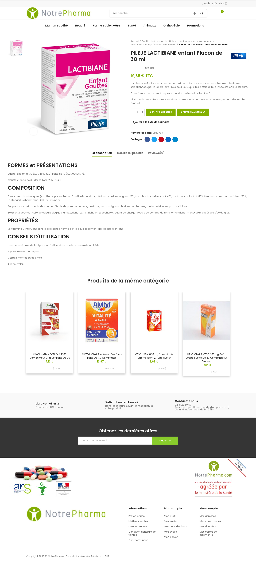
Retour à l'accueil (241, 43)
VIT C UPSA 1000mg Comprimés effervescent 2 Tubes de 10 (154, 356)
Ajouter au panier (161, 112)
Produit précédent (236, 43)
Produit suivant (245, 43)
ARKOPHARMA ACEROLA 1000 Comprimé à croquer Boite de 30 (49, 356)
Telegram (175, 139)
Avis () (149, 68)
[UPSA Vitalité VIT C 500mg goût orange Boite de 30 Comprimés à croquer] (206, 321)
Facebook (147, 139)
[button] (16, 336)
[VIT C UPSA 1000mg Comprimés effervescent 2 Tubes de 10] (154, 321)
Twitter (154, 139)
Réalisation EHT (100, 556)
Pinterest (161, 139)
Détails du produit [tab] (130, 153)
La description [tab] (102, 153)
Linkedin (168, 139)
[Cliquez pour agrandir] (33, 131)
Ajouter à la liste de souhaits (151, 122)
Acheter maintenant (193, 112)
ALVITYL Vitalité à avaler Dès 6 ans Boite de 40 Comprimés (102, 356)
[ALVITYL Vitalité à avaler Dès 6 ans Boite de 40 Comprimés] (101, 321)
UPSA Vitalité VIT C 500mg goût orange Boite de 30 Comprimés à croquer (206, 358)
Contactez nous (186, 401)
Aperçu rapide (64, 304)
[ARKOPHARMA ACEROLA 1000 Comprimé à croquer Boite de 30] (49, 321)
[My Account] (228, 13)
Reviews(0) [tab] (156, 153)
